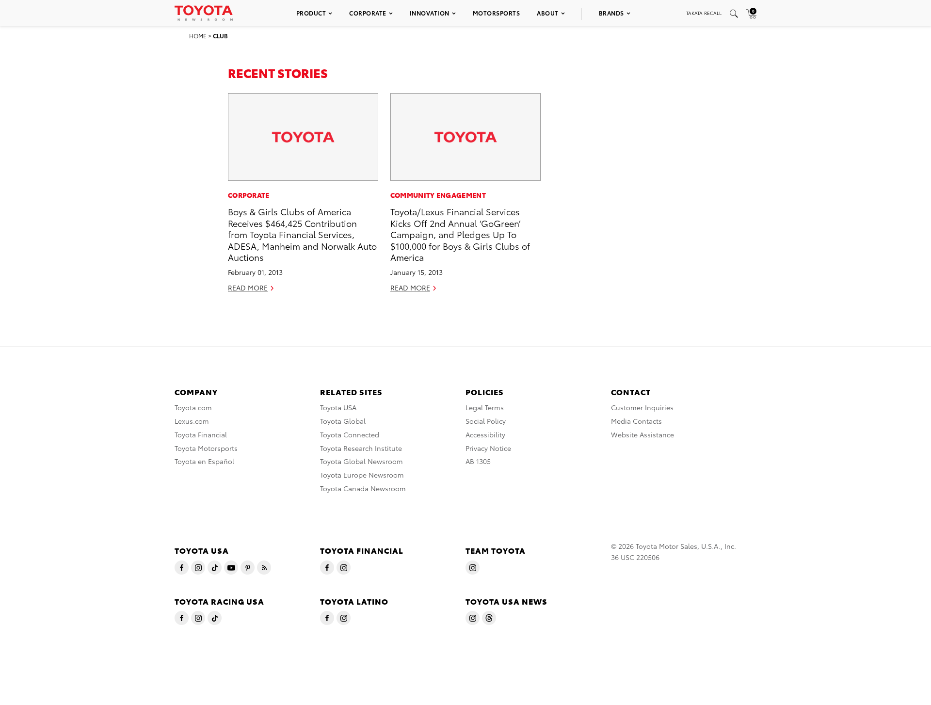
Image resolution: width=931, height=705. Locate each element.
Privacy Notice (488, 448)
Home (198, 36)
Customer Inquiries (642, 407)
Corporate (367, 13)
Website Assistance (642, 434)
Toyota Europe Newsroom (362, 475)
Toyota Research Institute (361, 448)
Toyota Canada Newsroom (363, 488)
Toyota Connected (349, 434)
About (548, 13)
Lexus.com (192, 421)
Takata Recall (704, 12)
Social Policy (486, 421)
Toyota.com (193, 407)
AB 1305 (478, 461)
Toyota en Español (204, 461)
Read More (248, 287)
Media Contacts (636, 421)
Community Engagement (438, 195)
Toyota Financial (201, 434)
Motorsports (496, 13)
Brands (611, 13)
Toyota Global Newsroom (361, 461)
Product (311, 13)
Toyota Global (343, 421)
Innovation (429, 13)
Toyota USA (338, 407)
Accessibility (485, 434)
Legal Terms (485, 407)
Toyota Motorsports (206, 448)
